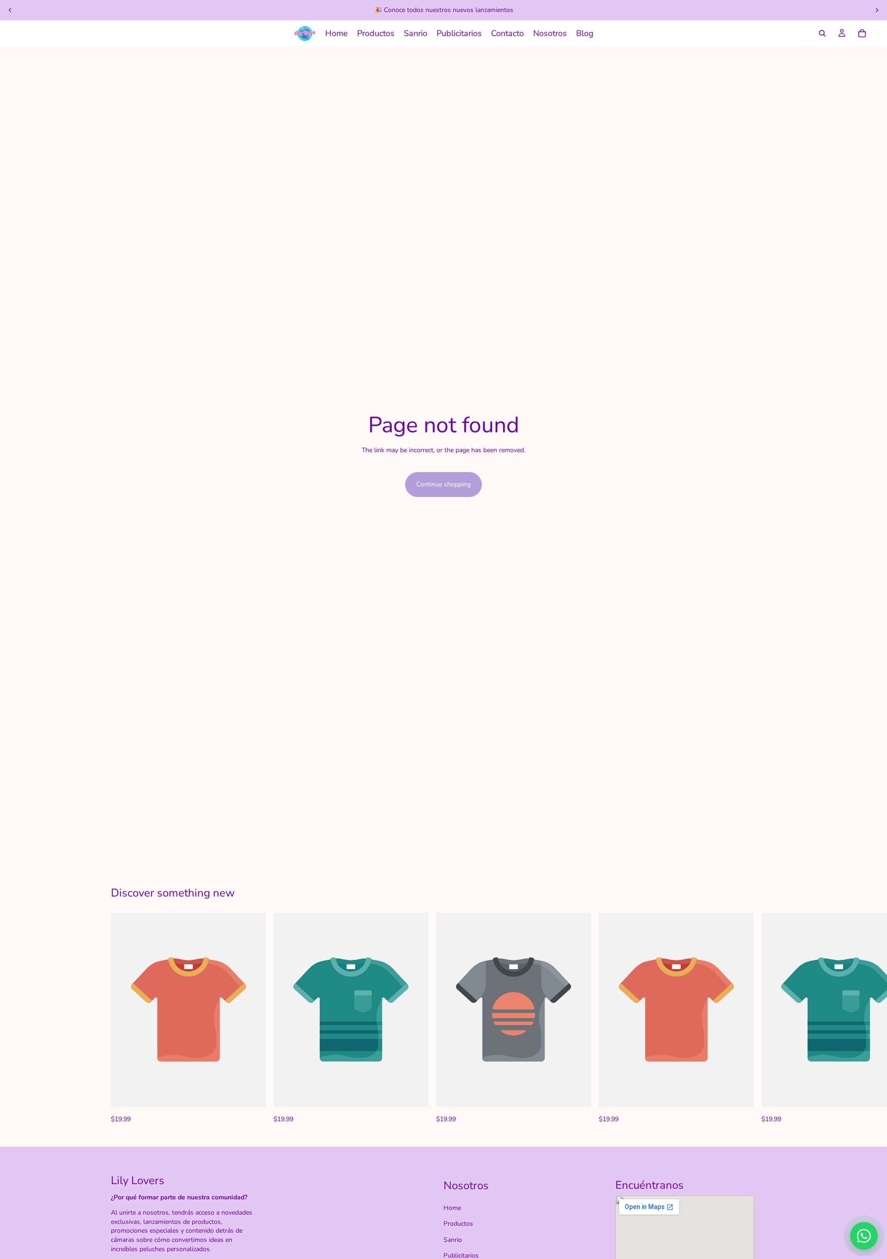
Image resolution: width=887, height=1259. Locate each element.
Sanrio (453, 1239)
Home (452, 1208)
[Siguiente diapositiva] (877, 10)
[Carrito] (862, 33)
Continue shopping (443, 484)
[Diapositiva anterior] (10, 10)
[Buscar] (822, 33)
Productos (458, 1223)
